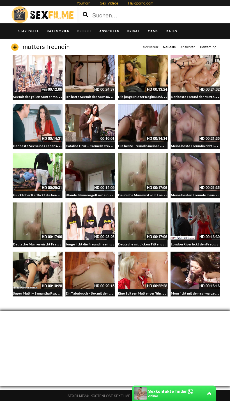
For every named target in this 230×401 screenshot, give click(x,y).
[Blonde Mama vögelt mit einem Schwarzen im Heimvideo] (90, 172)
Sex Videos (109, 3)
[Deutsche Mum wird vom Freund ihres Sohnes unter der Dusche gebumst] (143, 172)
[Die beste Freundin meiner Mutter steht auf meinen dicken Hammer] (143, 123)
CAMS (153, 31)
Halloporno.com (140, 3)
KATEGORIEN (58, 31)
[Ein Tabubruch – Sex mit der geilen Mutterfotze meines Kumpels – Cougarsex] (90, 270)
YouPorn (83, 3)
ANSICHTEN (109, 31)
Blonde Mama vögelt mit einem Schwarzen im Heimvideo (109, 195)
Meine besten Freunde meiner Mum (198, 195)
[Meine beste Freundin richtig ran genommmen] (195, 123)
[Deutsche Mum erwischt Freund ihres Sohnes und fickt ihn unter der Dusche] (38, 221)
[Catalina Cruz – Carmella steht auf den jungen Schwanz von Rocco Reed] (90, 123)
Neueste (169, 46)
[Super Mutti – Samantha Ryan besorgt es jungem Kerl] (38, 270)
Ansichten (188, 46)
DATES (171, 31)
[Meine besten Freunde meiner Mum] (195, 172)
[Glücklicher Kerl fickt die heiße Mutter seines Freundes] (38, 172)
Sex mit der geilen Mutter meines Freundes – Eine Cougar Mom (61, 97)
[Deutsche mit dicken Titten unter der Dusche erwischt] (143, 221)
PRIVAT (133, 31)
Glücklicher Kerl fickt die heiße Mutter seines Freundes (55, 195)
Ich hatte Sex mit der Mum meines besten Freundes (105, 97)
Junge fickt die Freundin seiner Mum (93, 244)
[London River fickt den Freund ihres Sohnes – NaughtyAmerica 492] (195, 221)
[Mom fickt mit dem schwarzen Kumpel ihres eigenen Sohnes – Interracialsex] (195, 270)
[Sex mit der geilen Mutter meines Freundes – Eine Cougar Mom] (38, 73)
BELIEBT (84, 31)
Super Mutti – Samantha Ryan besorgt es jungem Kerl (53, 293)
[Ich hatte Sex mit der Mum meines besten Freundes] (90, 73)
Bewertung (208, 46)
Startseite (28, 31)
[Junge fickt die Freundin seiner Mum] (90, 221)
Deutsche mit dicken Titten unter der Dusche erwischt (160, 244)
